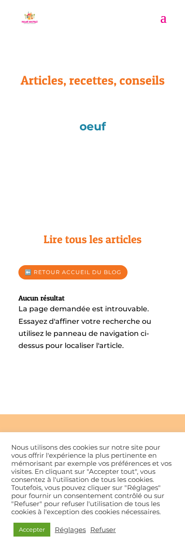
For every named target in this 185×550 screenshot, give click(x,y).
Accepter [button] (32, 529)
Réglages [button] (70, 530)
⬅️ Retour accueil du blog (73, 272)
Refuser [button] (103, 530)
